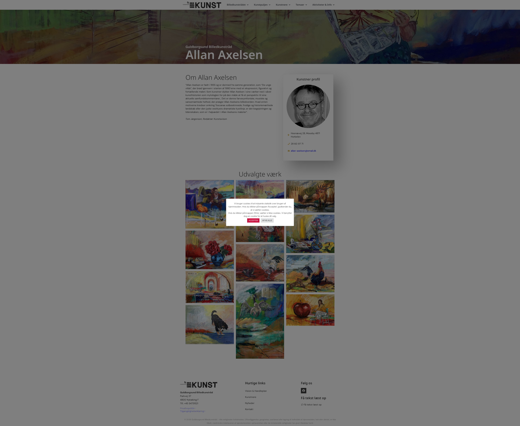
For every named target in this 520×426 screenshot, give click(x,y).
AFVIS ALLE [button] (267, 220)
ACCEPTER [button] (253, 220)
